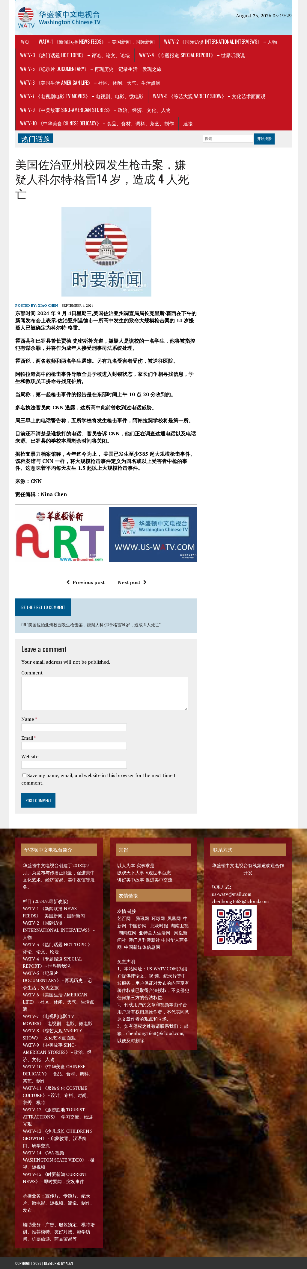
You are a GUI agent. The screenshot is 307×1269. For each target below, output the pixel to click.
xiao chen (48, 305)
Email (27, 738)
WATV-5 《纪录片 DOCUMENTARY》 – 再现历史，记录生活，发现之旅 (91, 68)
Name (28, 719)
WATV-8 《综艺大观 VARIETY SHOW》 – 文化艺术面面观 (209, 96)
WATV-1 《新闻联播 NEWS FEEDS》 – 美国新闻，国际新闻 (97, 41)
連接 (188, 123)
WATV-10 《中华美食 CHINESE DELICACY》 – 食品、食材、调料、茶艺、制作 (97, 123)
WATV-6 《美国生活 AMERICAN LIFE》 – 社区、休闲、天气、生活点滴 (90, 82)
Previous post (89, 582)
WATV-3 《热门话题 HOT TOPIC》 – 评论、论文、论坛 (75, 55)
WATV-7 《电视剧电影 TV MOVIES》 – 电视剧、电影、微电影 (82, 96)
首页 (24, 41)
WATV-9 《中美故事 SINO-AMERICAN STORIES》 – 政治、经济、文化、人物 (95, 109)
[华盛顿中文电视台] (59, 17)
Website (29, 756)
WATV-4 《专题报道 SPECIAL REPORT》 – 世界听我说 (192, 55)
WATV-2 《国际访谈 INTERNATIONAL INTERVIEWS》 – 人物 (220, 41)
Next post (129, 582)
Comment (32, 672)
